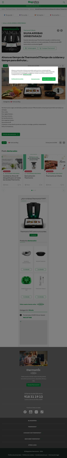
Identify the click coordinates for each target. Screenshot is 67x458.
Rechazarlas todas (35, 78)
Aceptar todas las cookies (49, 78)
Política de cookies (27, 74)
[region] (33, 75)
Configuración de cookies (17, 78)
